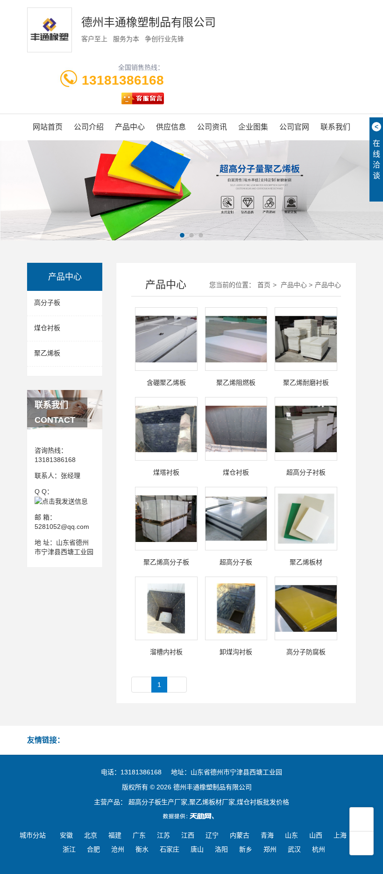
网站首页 (48, 127)
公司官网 (294, 127)
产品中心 (130, 127)
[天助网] (191, 816)
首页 (263, 285)
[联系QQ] (61, 501)
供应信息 (171, 127)
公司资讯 (212, 127)
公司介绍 (89, 127)
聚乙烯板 (47, 353)
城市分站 (33, 835)
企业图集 (253, 127)
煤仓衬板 (47, 328)
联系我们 (335, 127)
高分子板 (47, 302)
